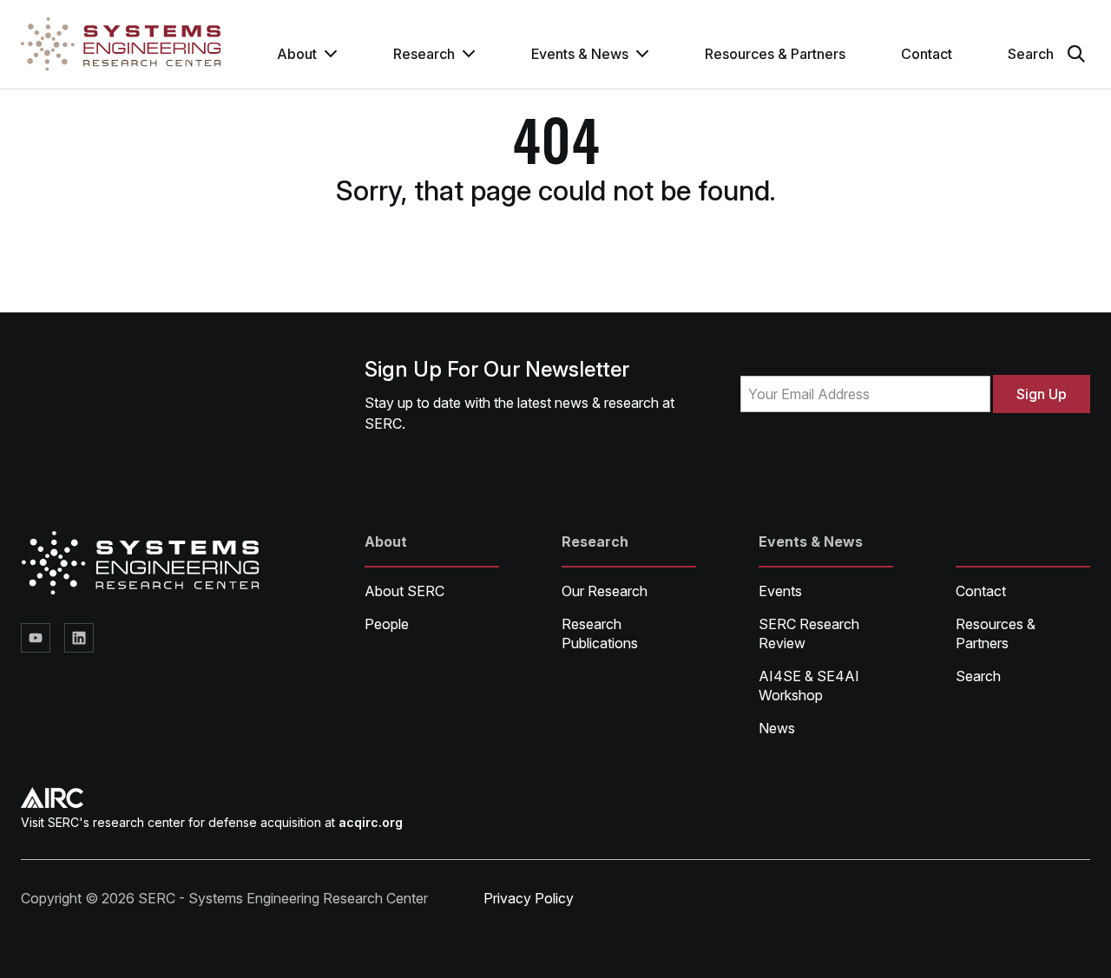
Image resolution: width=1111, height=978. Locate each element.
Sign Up (1041, 394)
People (387, 624)
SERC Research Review (809, 633)
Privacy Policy (528, 898)
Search (978, 676)
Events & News (579, 53)
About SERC (404, 591)
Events (780, 591)
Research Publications (600, 633)
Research (424, 53)
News (777, 728)
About (297, 53)
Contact (926, 53)
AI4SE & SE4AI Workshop (809, 685)
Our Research (605, 591)
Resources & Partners (775, 53)
